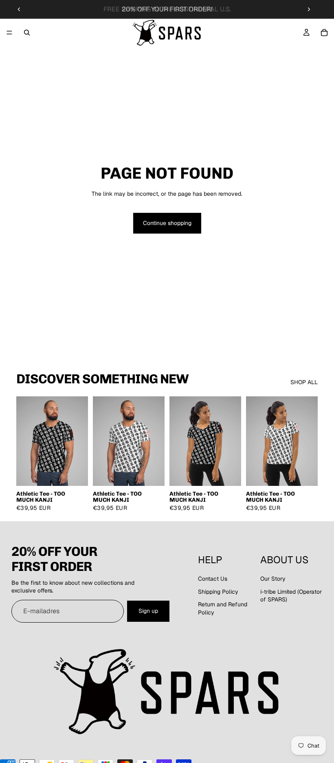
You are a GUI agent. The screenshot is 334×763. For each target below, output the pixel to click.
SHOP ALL (304, 382)
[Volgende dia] (309, 9)
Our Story (273, 578)
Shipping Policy (218, 591)
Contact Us (212, 578)
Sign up (148, 610)
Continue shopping (167, 223)
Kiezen (82, 473)
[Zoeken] (27, 33)
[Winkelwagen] (324, 33)
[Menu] (9, 32)
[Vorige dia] (19, 9)
